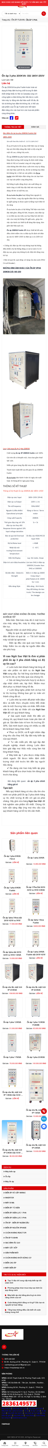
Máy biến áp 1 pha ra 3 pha (12, 1411)
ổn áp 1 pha (35, 1411)
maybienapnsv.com (19, 1418)
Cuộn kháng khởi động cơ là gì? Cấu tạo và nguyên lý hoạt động (24, 1303)
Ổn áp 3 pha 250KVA (36, 1057)
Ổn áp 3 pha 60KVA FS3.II (12, 857)
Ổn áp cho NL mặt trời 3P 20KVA (36, 1146)
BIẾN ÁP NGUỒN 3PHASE (15, 1228)
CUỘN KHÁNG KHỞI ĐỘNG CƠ (18, 1258)
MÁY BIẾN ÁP (10, 1268)
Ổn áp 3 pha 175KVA (12, 1057)
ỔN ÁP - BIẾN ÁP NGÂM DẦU (17, 1223)
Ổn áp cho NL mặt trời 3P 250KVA (36, 988)
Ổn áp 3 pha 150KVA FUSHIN (36, 1023)
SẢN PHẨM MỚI (11, 1253)
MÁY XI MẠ (9, 1203)
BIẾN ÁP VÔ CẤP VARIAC (15, 1193)
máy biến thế (19, 1415)
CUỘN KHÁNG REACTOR (15, 1233)
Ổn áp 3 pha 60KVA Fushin (12, 888)
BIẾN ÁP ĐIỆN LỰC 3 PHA (15, 1218)
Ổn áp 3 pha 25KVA (35, 858)
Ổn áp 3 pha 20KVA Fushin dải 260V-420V (35, 953)
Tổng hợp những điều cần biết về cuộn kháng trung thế (23, 1311)
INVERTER (9, 1198)
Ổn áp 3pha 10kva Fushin (36, 921)
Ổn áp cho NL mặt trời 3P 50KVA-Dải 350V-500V (12, 1151)
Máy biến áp (10, 1171)
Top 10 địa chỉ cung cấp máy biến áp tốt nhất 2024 (23, 1281)
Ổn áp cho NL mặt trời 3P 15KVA (36, 1111)
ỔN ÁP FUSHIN (11, 1238)
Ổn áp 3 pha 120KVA (12, 1022)
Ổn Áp (7, 1176)
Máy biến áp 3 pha (36, 1408)
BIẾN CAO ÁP (10, 1263)
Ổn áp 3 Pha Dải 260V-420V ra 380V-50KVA (36, 888)
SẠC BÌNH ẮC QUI (12, 1243)
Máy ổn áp (9, 1181)
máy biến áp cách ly (15, 1413)
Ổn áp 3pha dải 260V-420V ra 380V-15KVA (12, 953)
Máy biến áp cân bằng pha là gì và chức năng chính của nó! (23, 1296)
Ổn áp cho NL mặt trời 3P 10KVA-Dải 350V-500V (12, 1093)
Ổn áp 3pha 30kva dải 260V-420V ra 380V (12, 919)
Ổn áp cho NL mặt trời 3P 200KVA (12, 988)
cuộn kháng (29, 1415)
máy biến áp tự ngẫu (32, 1413)
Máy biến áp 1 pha (20, 1408)
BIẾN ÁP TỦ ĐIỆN (12, 1208)
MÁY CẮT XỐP (11, 1248)
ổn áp (26, 1411)
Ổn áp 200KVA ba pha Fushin (17, 157)
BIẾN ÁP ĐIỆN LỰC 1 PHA (15, 1213)
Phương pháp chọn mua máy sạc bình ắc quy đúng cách (23, 1289)
